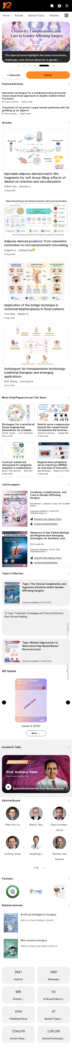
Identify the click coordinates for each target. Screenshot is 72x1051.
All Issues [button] (9, 671)
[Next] (43, 868)
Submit (48, 75)
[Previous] (28, 868)
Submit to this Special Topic (47, 519)
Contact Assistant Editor (46, 524)
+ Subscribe (13, 75)
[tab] (36, 671)
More (34, 733)
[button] (19, 65)
